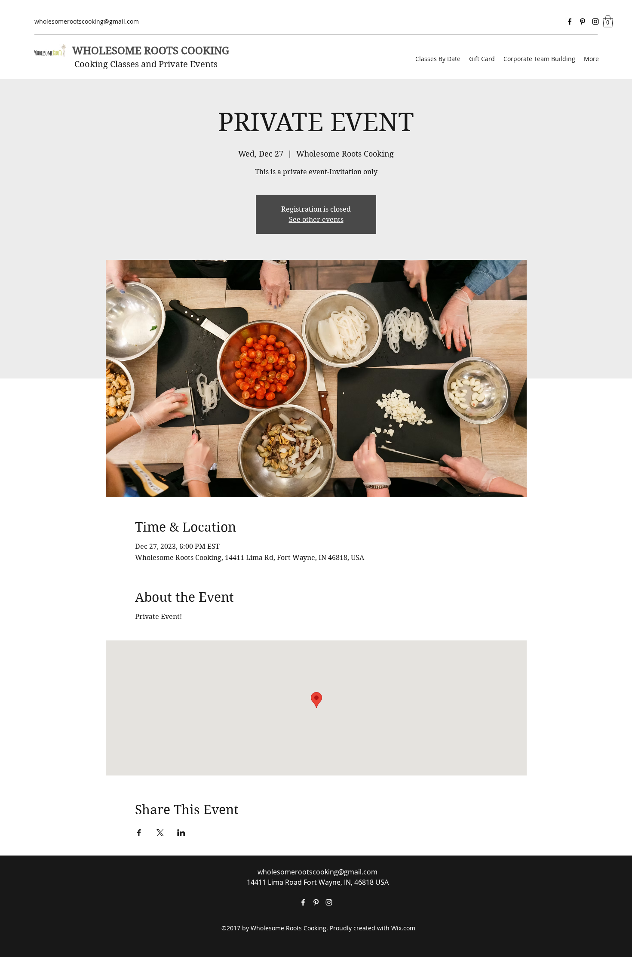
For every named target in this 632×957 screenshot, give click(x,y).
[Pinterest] (582, 21)
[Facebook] (569, 21)
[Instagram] (595, 21)
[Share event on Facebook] (139, 832)
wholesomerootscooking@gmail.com (86, 21)
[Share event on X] (160, 832)
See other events (316, 219)
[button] (608, 21)
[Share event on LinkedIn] (181, 832)
